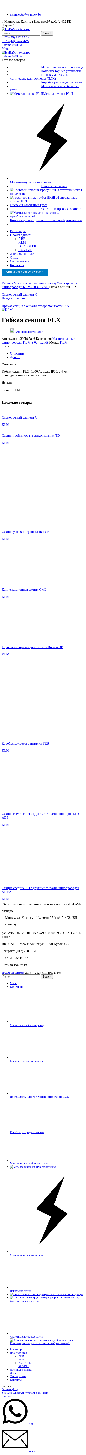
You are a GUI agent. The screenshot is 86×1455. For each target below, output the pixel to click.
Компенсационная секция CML (24, 589)
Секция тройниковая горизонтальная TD (31, 435)
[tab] (47, 353)
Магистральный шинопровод (35, 283)
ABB (21, 238)
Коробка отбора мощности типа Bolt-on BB (32, 647)
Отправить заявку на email (25, 272)
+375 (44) (15, 41)
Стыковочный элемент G (20, 294)
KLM (22, 242)
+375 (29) (15, 37)
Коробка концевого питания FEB (25, 743)
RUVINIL (25, 250)
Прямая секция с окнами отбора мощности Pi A (35, 306)
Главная (8, 283)
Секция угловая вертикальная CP (25, 532)
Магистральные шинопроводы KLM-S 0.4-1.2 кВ (40, 285)
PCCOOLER (27, 246)
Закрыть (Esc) (10, 1389)
